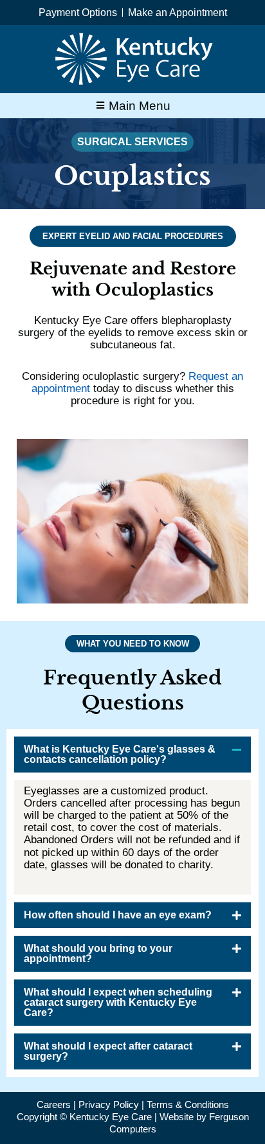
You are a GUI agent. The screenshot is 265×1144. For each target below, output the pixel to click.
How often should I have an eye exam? (118, 914)
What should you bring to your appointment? (98, 953)
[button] (132, 755)
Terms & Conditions (188, 1104)
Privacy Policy (108, 1104)
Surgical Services (132, 141)
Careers (54, 1104)
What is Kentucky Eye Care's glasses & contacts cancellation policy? (119, 754)
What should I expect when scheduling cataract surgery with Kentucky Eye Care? (118, 1002)
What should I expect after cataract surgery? (108, 1051)
